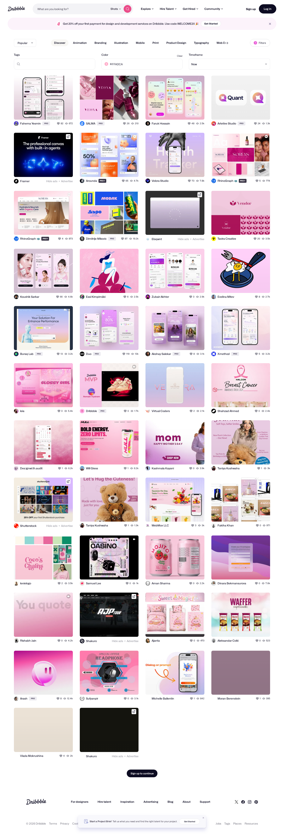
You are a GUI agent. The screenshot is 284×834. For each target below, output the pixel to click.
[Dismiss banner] (203, 818)
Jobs (218, 823)
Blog (170, 801)
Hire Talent (167, 8)
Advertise (67, 181)
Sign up (251, 9)
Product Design (176, 42)
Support (205, 801)
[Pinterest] (256, 802)
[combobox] (70, 9)
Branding (100, 42)
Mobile (140, 42)
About (186, 801)
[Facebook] (243, 802)
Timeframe (196, 54)
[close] (270, 24)
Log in (267, 8)
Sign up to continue (142, 773)
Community (212, 8)
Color (104, 54)
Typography (201, 42)
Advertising (151, 801)
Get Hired (189, 8)
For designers (79, 801)
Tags (17, 54)
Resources (251, 823)
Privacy (64, 823)
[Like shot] (65, 112)
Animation (80, 42)
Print (155, 42)
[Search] (127, 9)
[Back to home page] (16, 8)
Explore (146, 8)
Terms (53, 823)
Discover (59, 42)
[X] (236, 802)
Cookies (77, 823)
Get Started (211, 23)
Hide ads (51, 181)
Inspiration (127, 801)
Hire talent (104, 801)
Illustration (121, 42)
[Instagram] (249, 802)
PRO (46, 123)
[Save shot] (58, 112)
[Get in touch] (50, 112)
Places (237, 823)
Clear (180, 55)
